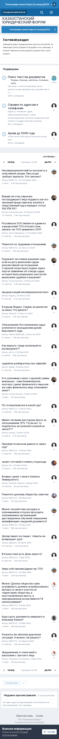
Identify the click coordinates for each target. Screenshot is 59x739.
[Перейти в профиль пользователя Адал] (54, 584)
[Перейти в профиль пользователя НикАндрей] (54, 495)
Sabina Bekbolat (16, 334)
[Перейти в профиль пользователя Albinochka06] (54, 106)
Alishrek (12, 313)
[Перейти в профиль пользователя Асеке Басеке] (54, 197)
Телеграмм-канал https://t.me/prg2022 (27, 4)
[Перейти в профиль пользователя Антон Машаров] (54, 224)
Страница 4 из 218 (29, 162)
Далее (47, 162)
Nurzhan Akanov (16, 483)
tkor (10, 465)
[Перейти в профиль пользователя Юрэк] (54, 171)
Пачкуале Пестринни (19, 659)
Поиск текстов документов (26, 77)
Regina (12, 295)
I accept (50, 731)
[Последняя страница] (55, 162)
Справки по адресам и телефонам (23, 106)
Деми (11, 367)
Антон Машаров (16, 233)
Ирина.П (13, 542)
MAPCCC (13, 180)
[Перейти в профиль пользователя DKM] (54, 421)
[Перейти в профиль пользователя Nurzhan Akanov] (54, 477)
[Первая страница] (4, 162)
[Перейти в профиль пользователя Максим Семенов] (54, 293)
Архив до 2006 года (21, 133)
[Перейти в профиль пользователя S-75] (54, 78)
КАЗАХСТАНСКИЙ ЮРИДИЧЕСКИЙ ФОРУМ (24, 20)
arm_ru (12, 352)
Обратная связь (24, 715)
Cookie (39, 715)
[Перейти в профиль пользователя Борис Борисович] (54, 463)
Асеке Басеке (16, 212)
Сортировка (49, 157)
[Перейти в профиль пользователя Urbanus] (54, 618)
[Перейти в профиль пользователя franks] (54, 347)
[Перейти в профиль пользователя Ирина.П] (54, 537)
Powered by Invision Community (29, 722)
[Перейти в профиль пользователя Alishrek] (54, 308)
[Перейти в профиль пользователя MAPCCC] (54, 406)
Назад (11, 162)
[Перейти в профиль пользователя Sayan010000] (54, 364)
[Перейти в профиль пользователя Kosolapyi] (54, 326)
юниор (12, 432)
